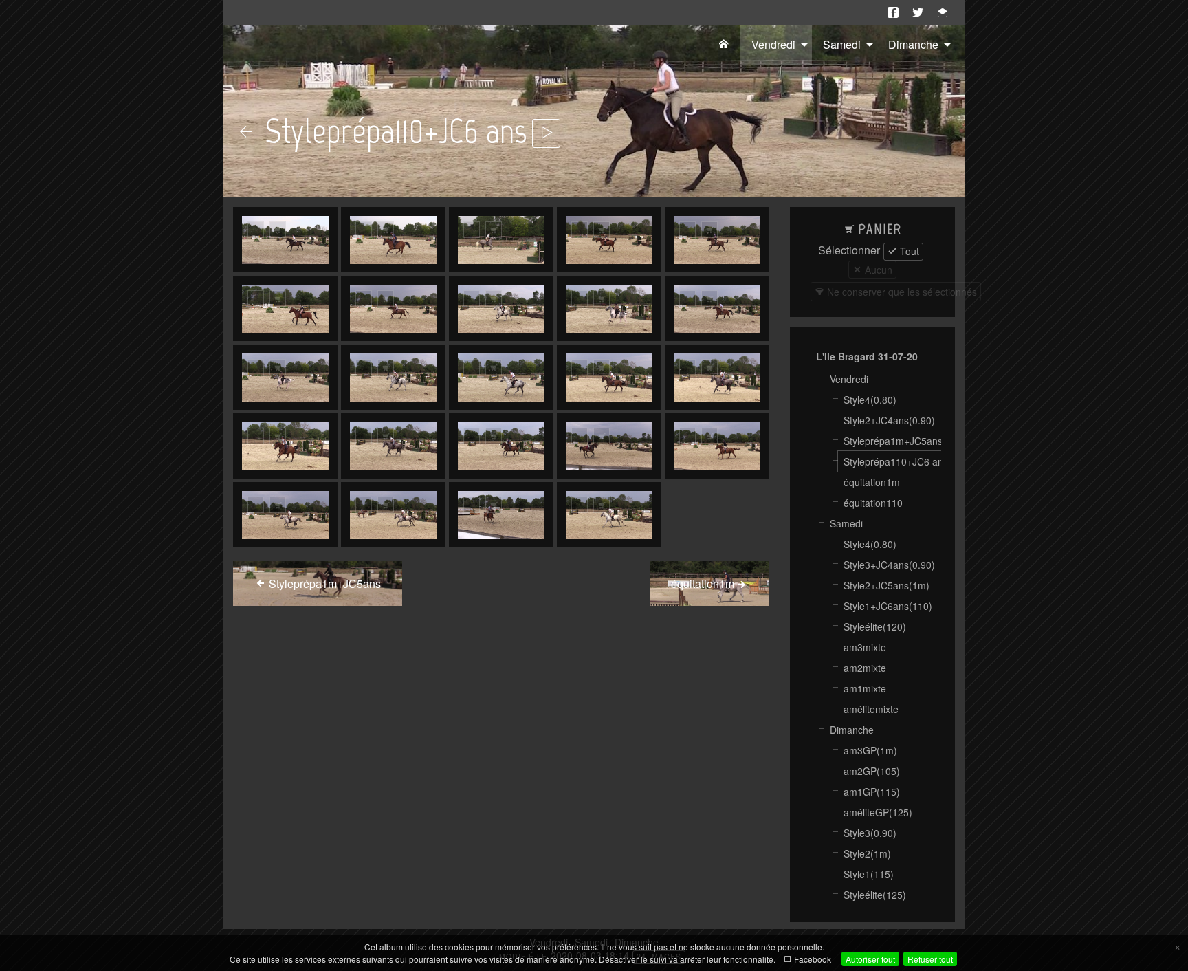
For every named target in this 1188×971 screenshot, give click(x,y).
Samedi (842, 44)
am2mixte (865, 668)
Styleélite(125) (875, 895)
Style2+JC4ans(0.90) (889, 420)
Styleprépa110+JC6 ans (896, 461)
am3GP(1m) (870, 750)
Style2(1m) (867, 853)
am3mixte (865, 647)
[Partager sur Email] (942, 12)
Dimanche (913, 44)
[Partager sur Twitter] (917, 12)
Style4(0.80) (870, 399)
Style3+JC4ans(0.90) (889, 564)
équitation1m (872, 482)
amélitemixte (871, 709)
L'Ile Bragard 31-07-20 (867, 356)
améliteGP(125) (878, 812)
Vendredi (773, 44)
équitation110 (873, 503)
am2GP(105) (872, 771)
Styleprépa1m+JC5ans (893, 441)
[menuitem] (723, 45)
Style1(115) (869, 874)
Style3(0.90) (870, 833)
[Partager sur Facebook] (893, 12)
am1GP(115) (872, 791)
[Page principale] (723, 45)
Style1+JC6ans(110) (888, 606)
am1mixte (865, 688)
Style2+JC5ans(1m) (887, 585)
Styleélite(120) (875, 626)
